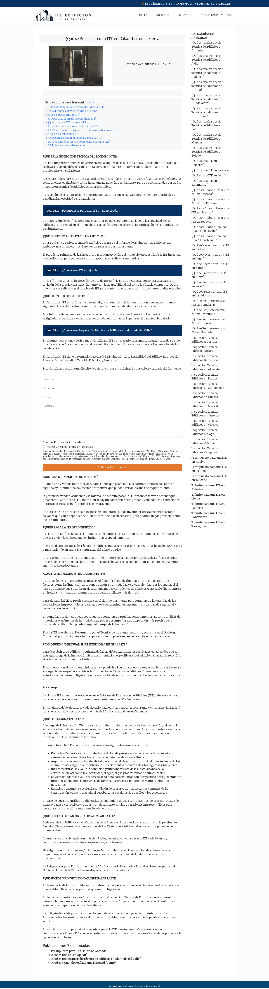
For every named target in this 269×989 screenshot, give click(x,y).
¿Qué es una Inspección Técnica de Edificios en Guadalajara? (207, 99)
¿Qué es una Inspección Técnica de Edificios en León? (207, 125)
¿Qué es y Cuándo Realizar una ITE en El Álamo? (83, 962)
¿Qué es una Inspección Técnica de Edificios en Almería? (207, 46)
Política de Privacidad (147, 459)
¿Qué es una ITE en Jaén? (208, 175)
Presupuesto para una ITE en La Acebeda (78, 951)
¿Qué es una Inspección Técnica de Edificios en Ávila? (207, 59)
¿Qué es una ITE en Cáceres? (210, 170)
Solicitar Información (112, 467)
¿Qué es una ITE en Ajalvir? (69, 955)
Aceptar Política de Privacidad (64, 442)
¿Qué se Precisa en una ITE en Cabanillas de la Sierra (112, 38)
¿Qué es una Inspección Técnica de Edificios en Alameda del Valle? (96, 959)
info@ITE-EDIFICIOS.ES (212, 3)
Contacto (186, 15)
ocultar (92, 102)
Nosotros (163, 15)
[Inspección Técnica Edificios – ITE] (62, 15)
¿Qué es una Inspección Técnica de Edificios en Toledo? (207, 151)
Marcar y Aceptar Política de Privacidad (70, 446)
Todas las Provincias (216, 15)
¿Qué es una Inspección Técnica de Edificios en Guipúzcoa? (207, 112)
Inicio (143, 15)
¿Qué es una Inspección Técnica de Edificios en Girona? (207, 86)
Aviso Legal (127, 459)
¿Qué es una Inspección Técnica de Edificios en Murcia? (207, 138)
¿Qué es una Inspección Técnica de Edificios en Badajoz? (207, 73)
